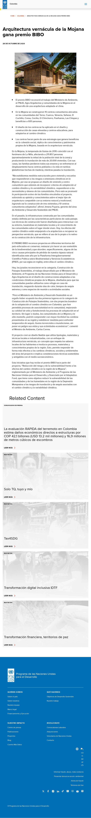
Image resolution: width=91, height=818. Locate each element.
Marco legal (12, 709)
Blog (9, 740)
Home (12, 16)
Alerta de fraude (77, 780)
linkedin (58, 791)
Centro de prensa (14, 727)
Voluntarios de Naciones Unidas (59, 736)
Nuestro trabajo (53, 701)
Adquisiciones (52, 732)
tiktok (63, 791)
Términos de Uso (77, 785)
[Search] (82, 757)
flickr (68, 791)
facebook (48, 791)
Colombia (13, 4)
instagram (53, 791)
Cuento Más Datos (15, 744)
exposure (72, 791)
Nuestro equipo (14, 705)
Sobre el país (13, 696)
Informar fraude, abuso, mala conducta (68, 772)
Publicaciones (13, 732)
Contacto (50, 740)
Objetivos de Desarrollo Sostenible (60, 696)
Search (82, 4)
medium (82, 791)
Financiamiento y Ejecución (18, 713)
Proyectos (11, 736)
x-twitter (43, 791)
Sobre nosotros (13, 701)
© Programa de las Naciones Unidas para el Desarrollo (28, 806)
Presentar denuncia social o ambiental (68, 776)
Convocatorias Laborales (56, 727)
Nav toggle (86, 4)
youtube (77, 791)
